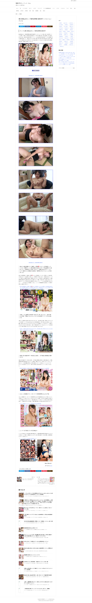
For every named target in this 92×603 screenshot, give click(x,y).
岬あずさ (71, 29)
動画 (46, 463)
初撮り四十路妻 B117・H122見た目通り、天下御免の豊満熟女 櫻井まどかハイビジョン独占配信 (34, 368)
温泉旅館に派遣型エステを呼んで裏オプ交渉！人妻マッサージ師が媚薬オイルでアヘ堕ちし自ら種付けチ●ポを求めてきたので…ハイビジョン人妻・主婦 (67, 54)
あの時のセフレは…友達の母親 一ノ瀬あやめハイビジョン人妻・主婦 (36, 561)
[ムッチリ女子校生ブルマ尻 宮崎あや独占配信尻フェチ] (36, 450)
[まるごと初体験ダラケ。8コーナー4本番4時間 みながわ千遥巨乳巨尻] (36, 415)
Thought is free (51, 600)
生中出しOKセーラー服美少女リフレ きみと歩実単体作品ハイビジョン (36, 541)
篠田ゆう (64, 39)
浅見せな (66, 36)
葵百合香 (71, 41)
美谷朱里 (68, 39)
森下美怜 (60, 34)
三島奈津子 (71, 24)
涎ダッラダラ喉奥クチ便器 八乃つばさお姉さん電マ (66, 61)
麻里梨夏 (65, 44)
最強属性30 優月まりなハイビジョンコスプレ (32, 554)
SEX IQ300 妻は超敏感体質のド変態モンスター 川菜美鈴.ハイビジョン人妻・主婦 (38, 521)
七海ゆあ (66, 24)
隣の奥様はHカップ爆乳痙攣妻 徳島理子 (36, 75)
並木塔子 (60, 26)
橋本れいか (66, 34)
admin (51, 465)
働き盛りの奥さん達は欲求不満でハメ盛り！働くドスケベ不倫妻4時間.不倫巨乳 (38, 575)
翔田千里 (60, 41)
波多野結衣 (61, 36)
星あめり (60, 31)
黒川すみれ (71, 44)
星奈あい (64, 31)
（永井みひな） (61, 46)
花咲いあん (66, 41)
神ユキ (60, 39)
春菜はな (68, 31)
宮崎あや (66, 29)
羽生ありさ (72, 39)
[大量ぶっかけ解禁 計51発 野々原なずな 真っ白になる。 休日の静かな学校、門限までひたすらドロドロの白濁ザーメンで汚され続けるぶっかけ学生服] (36, 341)
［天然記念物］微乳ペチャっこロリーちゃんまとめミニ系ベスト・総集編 (36, 588)
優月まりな (71, 26)
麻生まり (60, 44)
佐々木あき (66, 26)
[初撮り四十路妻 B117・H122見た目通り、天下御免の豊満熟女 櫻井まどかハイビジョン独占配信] (36, 379)
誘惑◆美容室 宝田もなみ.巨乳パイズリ (31, 527)
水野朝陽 (71, 34)
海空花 (72, 36)
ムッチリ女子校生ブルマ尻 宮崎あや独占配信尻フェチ (28, 438)
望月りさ (72, 31)
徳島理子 (50, 463)
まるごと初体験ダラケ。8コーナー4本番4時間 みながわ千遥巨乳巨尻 (30, 403)
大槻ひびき (61, 29)
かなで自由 (61, 24)
